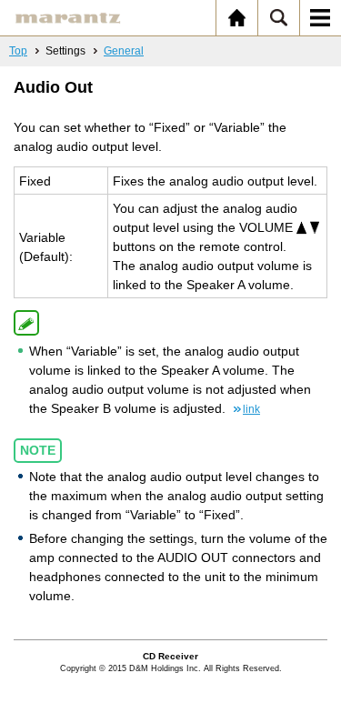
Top (18, 51)
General (124, 51)
